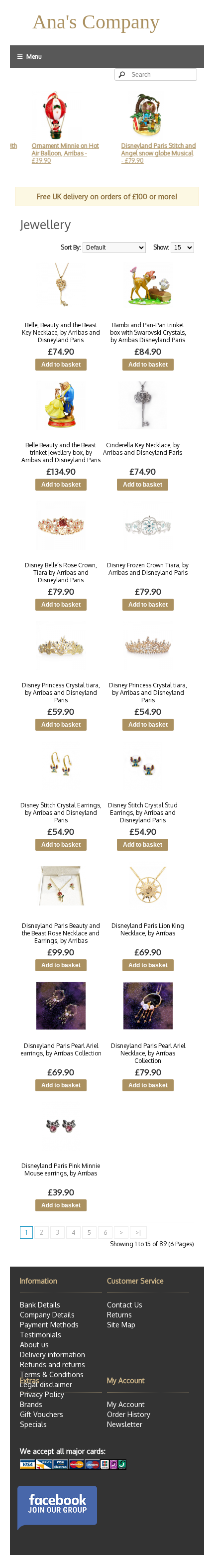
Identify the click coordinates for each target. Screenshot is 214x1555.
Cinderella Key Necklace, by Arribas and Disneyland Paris (142, 448)
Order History (128, 1414)
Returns (119, 1314)
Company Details (47, 1314)
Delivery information (52, 1354)
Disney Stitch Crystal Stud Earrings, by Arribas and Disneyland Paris (143, 812)
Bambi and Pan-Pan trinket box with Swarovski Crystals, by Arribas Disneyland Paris (148, 332)
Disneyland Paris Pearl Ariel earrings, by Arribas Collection (61, 1049)
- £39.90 (55, 153)
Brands (31, 1404)
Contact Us (124, 1304)
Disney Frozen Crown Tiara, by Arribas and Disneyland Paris (148, 568)
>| (138, 1232)
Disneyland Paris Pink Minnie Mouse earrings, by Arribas (60, 1169)
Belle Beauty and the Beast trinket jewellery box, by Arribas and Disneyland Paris (61, 452)
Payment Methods (49, 1324)
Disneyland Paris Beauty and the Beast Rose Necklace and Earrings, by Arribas (61, 933)
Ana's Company (96, 21)
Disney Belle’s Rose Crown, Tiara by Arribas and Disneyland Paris (61, 572)
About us (34, 1344)
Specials (33, 1424)
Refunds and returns (52, 1364)
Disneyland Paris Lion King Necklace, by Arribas (147, 929)
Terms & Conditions (52, 1374)
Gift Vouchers (41, 1414)
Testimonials (40, 1334)
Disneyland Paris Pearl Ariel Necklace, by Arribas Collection (148, 1053)
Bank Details (40, 1304)
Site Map (121, 1324)
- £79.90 (148, 153)
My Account (126, 1404)
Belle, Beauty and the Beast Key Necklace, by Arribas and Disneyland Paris (61, 332)
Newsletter (124, 1424)
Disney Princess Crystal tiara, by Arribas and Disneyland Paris (61, 692)
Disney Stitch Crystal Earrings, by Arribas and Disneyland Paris (61, 812)
